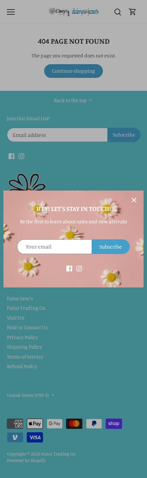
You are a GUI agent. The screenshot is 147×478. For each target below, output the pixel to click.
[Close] (134, 200)
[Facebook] (69, 267)
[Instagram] (79, 267)
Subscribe (110, 246)
